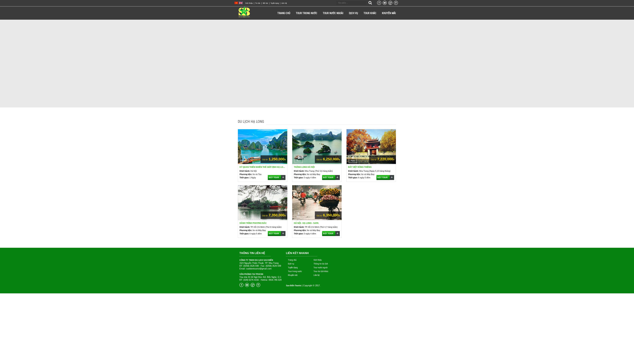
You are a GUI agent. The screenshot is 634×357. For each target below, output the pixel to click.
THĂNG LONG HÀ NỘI (304, 167)
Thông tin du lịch (321, 263)
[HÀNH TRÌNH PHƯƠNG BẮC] (263, 219)
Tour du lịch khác (321, 271)
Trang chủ (292, 260)
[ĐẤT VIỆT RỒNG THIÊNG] (371, 163)
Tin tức (258, 3)
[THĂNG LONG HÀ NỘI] (317, 163)
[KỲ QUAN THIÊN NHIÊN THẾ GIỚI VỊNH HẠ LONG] (263, 163)
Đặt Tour (274, 177)
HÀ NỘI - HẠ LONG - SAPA (306, 223)
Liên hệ (284, 3)
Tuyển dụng (276, 3)
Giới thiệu (250, 3)
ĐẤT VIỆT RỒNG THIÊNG (359, 167)
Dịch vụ (291, 263)
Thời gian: (244, 178)
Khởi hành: (245, 171)
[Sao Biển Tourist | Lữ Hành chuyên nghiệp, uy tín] (244, 17)
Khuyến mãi (293, 275)
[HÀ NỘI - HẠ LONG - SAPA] (317, 219)
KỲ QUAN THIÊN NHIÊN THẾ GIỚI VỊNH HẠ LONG (262, 167)
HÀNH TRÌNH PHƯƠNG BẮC (253, 223)
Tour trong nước (295, 271)
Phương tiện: (246, 174)
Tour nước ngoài (321, 267)
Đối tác (266, 3)
